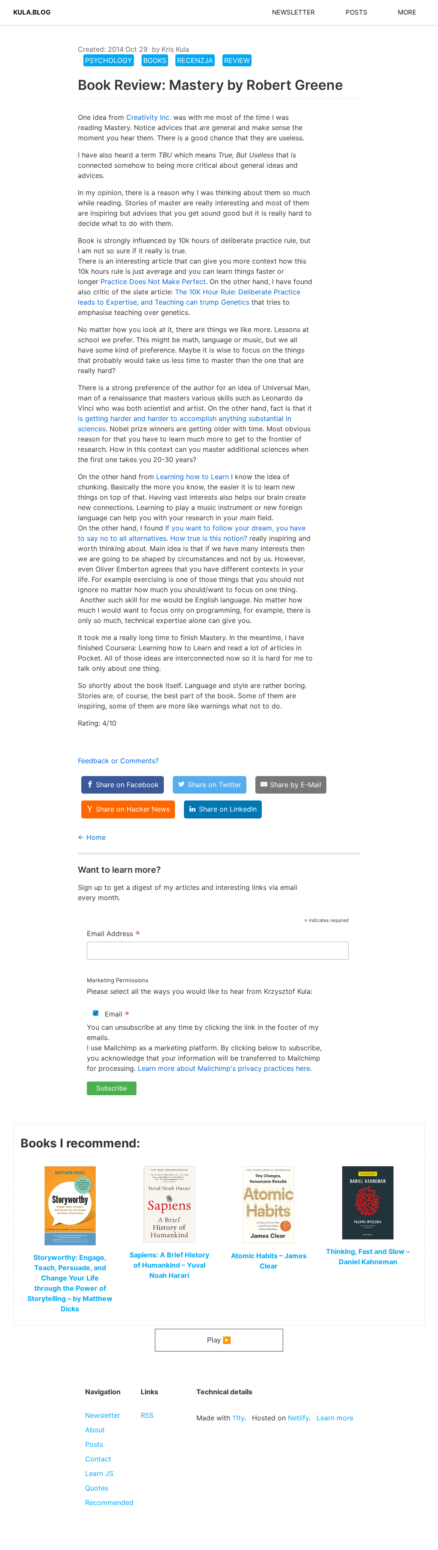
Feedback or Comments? (118, 760)
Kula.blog (31, 11)
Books (154, 60)
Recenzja (195, 60)
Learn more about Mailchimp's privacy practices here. (225, 1068)
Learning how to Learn (192, 476)
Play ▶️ (219, 1340)
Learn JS (99, 1473)
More (407, 11)
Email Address (113, 934)
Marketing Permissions (117, 980)
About (95, 1430)
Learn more (335, 1418)
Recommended (109, 1502)
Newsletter (293, 11)
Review (237, 60)
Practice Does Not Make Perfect (153, 281)
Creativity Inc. (148, 117)
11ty (238, 1418)
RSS (147, 1415)
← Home (92, 837)
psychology (108, 60)
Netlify (298, 1418)
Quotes (96, 1488)
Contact (98, 1459)
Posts (356, 11)
